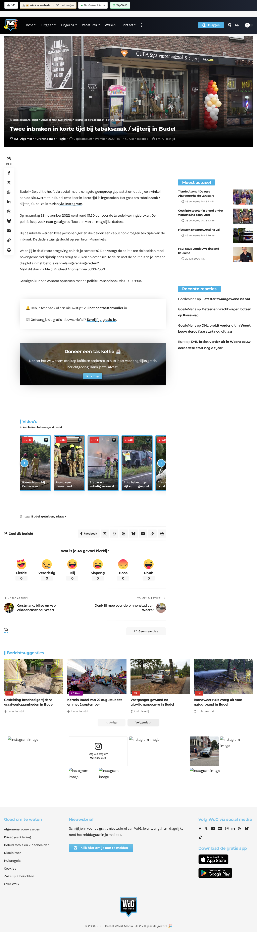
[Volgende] (161, 463)
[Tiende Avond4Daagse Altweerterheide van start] (243, 197)
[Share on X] (9, 182)
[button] (142, 25)
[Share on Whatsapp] (9, 192)
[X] (206, 828)
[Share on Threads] (9, 211)
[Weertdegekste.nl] (11, 25)
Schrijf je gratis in (101, 319)
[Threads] (239, 828)
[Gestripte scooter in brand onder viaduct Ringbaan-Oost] (243, 216)
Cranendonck (46, 139)
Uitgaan (75, 693)
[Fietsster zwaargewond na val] (243, 235)
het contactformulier (106, 308)
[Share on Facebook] (9, 173)
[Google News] (220, 828)
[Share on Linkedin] (9, 202)
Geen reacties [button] (148, 631)
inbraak (61, 516)
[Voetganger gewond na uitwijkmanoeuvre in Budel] (160, 676)
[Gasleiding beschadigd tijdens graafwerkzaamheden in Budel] (33, 676)
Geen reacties (138, 139)
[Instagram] (227, 828)
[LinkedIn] (233, 828)
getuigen (47, 516)
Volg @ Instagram (98, 756)
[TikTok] (200, 837)
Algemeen (27, 139)
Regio (62, 139)
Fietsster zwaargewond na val (199, 229)
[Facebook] (200, 828)
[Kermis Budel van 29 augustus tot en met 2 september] (96, 676)
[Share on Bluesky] (9, 221)
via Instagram (70, 204)
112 (16, 139)
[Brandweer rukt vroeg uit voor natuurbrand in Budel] (223, 676)
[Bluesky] (246, 828)
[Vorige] (24, 463)
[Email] (9, 230)
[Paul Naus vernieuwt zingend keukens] (243, 254)
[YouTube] (213, 828)
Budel (35, 516)
